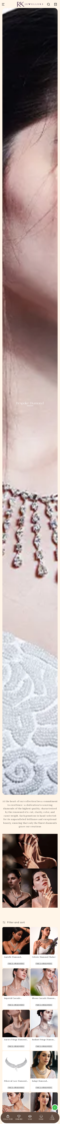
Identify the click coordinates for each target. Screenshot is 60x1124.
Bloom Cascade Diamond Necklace (44, 998)
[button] (48, 4)
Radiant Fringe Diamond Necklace (43, 1039)
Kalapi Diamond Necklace (39, 1081)
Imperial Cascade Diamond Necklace (13, 998)
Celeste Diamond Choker (44, 957)
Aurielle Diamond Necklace (12, 957)
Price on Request (16, 963)
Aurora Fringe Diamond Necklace (15, 1039)
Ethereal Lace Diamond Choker (15, 1081)
